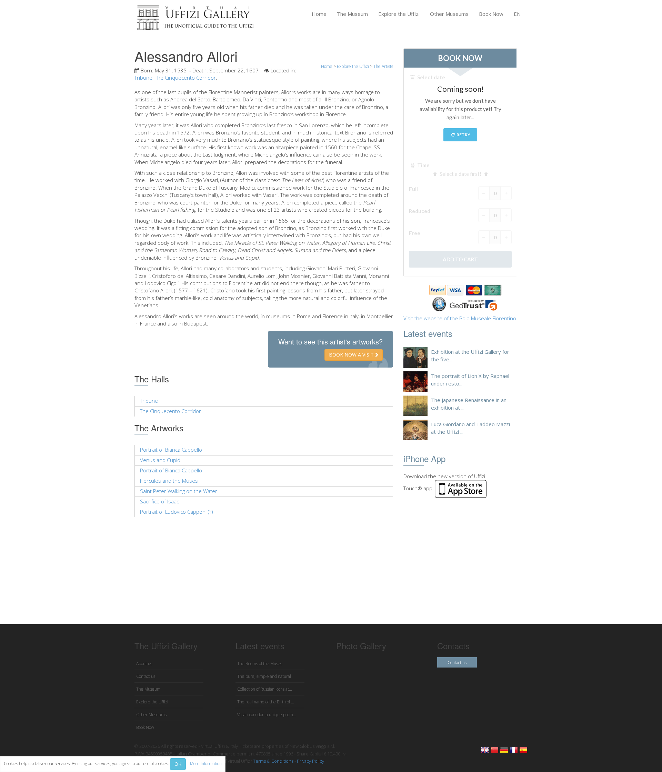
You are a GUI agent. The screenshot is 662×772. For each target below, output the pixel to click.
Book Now (491, 13)
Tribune (143, 77)
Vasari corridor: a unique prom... (266, 715)
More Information (206, 763)
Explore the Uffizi (399, 13)
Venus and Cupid (160, 460)
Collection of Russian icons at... (264, 689)
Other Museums (449, 13)
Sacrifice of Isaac (159, 501)
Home (319, 13)
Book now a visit (352, 354)
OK (177, 764)
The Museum (352, 13)
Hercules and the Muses (169, 480)
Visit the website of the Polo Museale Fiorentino (459, 318)
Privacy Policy (310, 761)
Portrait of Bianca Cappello (171, 449)
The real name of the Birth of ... (265, 702)
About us (144, 663)
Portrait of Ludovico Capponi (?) (176, 511)
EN (517, 13)
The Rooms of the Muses (259, 663)
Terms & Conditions (273, 761)
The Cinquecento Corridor (185, 77)
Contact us (145, 676)
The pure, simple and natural (264, 676)
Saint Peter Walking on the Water (178, 491)
